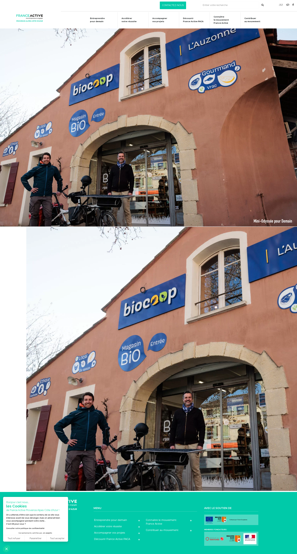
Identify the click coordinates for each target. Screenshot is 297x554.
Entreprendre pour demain (97, 20)
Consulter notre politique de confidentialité (25, 528)
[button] (173, 5)
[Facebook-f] (293, 4)
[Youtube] (280, 4)
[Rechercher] (262, 5)
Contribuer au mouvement (252, 20)
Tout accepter (57, 538)
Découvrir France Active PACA (193, 20)
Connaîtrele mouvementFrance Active (221, 20)
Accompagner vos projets (159, 20)
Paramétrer (35, 538)
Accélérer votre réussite (129, 20)
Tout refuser (14, 538)
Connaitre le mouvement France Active (161, 522)
